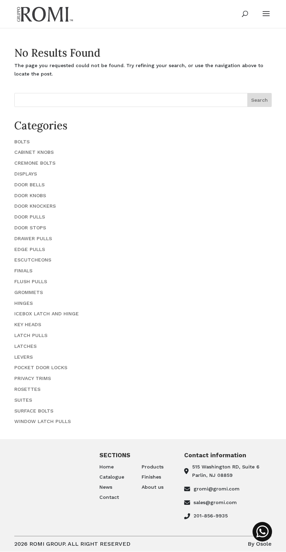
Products (153, 466)
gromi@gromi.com (217, 489)
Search (259, 100)
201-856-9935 (211, 515)
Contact (109, 497)
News (105, 487)
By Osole (260, 543)
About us (153, 487)
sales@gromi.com (215, 502)
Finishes (151, 477)
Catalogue (111, 477)
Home (106, 466)
